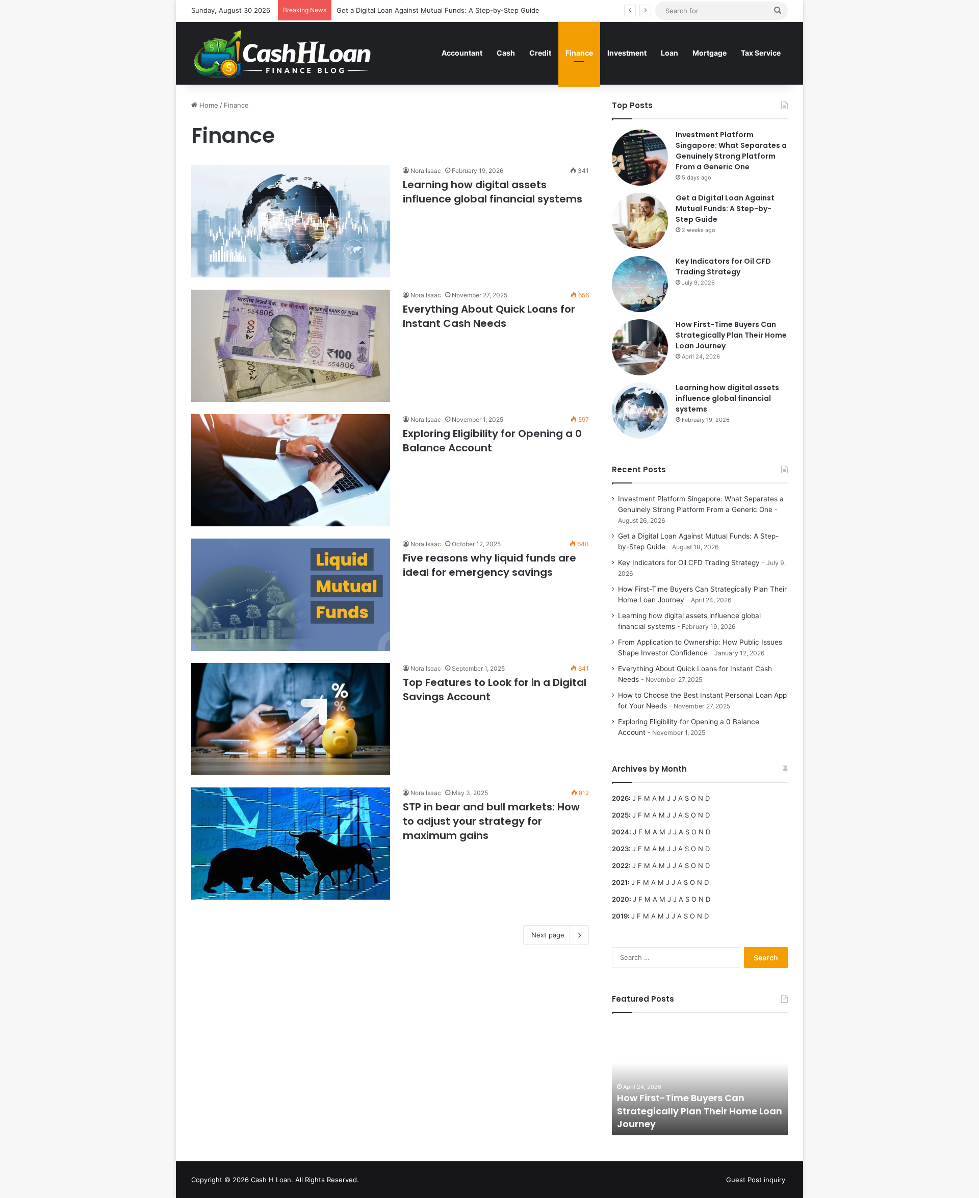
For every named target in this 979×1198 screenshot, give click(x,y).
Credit (540, 52)
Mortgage (709, 52)
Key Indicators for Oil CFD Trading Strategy (723, 266)
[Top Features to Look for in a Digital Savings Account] (290, 719)
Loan (669, 52)
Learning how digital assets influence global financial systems (492, 191)
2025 (620, 815)
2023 (620, 849)
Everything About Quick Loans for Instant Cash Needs (489, 316)
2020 (620, 899)
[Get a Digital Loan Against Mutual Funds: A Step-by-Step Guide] (640, 221)
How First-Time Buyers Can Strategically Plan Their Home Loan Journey (731, 335)
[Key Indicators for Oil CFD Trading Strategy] (640, 284)
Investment (627, 52)
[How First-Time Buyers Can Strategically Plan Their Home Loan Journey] (640, 347)
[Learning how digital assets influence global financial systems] (290, 221)
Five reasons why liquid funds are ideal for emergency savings (489, 565)
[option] (700, 1079)
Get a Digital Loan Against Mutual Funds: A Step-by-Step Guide (438, 10)
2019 (620, 916)
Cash (506, 52)
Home (207, 105)
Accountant (462, 52)
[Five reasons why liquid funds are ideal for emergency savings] (290, 595)
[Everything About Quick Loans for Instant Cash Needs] (290, 346)
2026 (620, 798)
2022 (620, 865)
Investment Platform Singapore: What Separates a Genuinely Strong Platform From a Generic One (731, 151)
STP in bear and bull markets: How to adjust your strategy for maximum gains (491, 821)
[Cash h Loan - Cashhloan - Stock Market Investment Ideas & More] (282, 53)
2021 (620, 882)
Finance (579, 52)
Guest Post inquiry (755, 1180)
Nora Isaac (425, 170)
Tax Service (761, 52)
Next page (547, 935)
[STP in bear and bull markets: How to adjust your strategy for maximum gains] (290, 843)
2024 (620, 832)
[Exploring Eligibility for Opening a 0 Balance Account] (290, 470)
